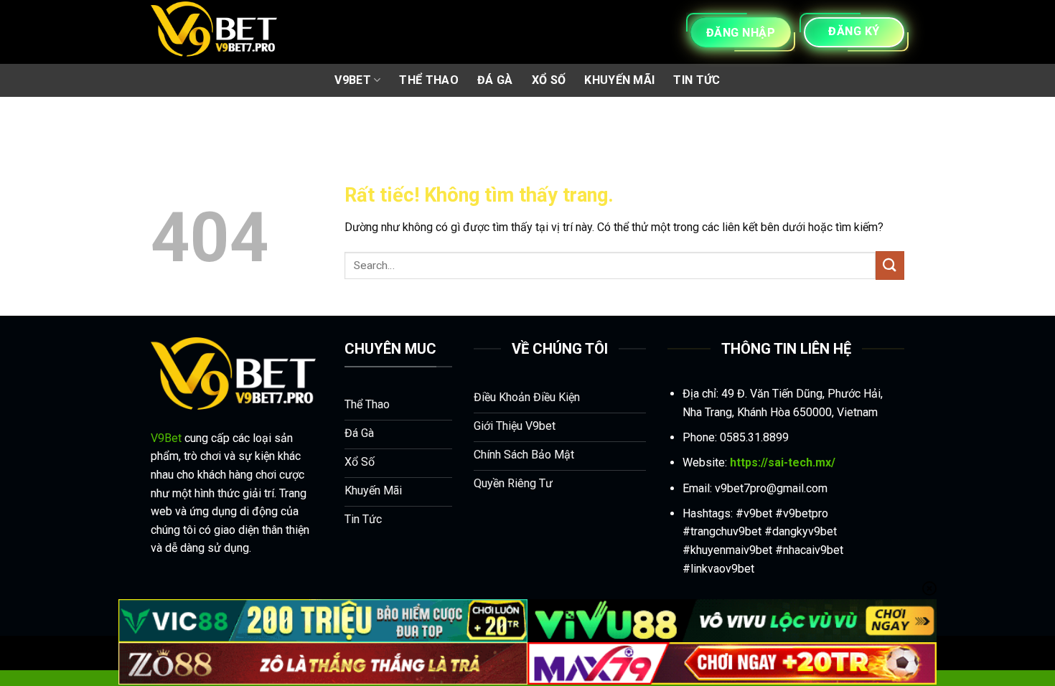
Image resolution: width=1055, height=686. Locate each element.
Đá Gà (495, 80)
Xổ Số (549, 80)
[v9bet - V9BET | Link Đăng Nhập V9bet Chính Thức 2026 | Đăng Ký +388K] (214, 31)
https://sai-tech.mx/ (782, 462)
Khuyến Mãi (619, 80)
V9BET (352, 80)
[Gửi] (890, 265)
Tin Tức (696, 80)
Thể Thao (429, 80)
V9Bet (166, 438)
